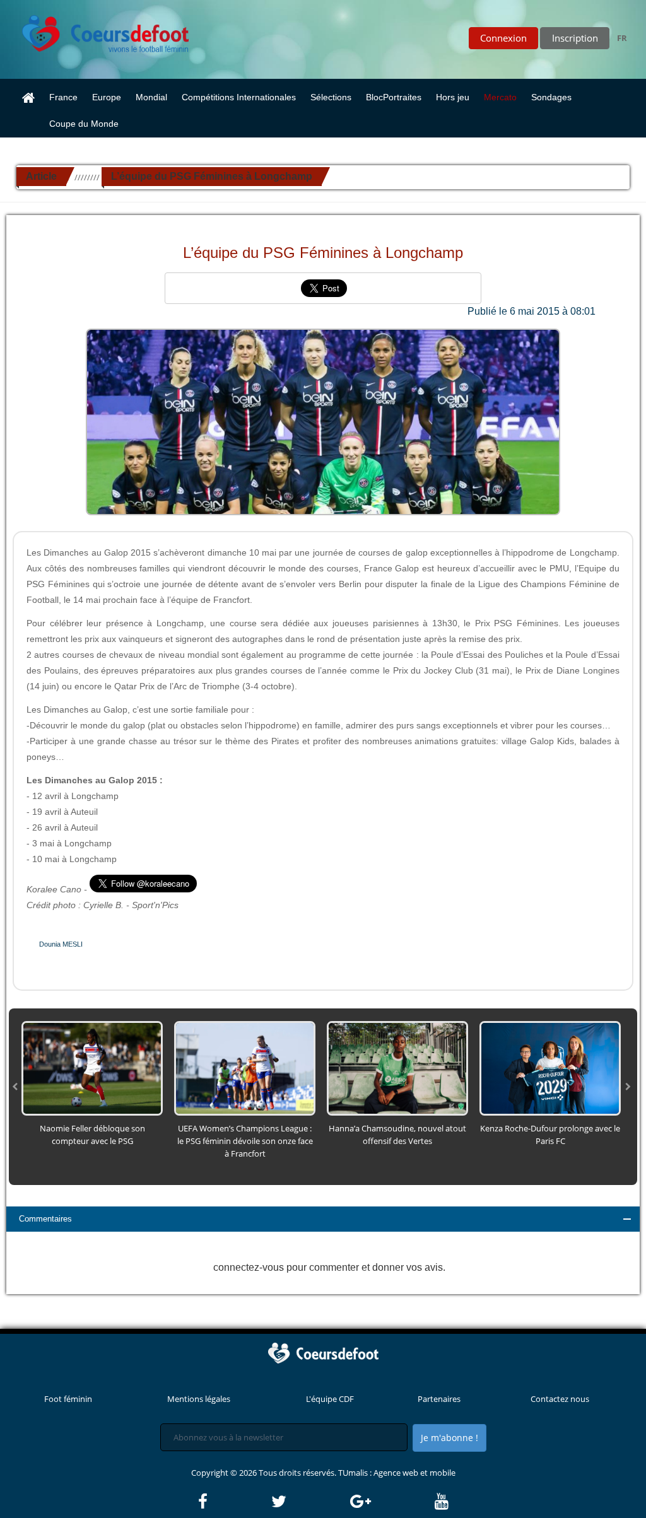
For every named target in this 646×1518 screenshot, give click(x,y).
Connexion (503, 38)
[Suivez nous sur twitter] (309, 1501)
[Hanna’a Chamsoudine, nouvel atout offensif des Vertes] (397, 1067)
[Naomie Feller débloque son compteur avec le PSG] (92, 1067)
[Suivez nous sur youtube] (442, 1501)
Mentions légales (198, 1398)
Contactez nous (560, 1398)
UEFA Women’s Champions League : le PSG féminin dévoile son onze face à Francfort (245, 1141)
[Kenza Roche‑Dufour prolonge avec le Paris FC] (550, 1067)
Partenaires (439, 1398)
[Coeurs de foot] (96, 30)
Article (41, 176)
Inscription (575, 38)
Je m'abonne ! (449, 1438)
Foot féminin (68, 1398)
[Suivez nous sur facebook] (233, 1501)
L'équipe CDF (330, 1398)
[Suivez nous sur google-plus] (391, 1501)
